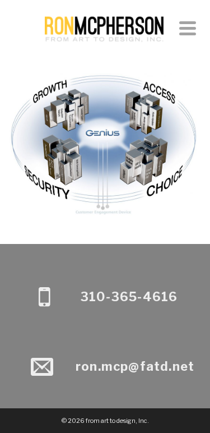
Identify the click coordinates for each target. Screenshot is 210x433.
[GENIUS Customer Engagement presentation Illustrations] (105, 97)
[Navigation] (188, 28)
